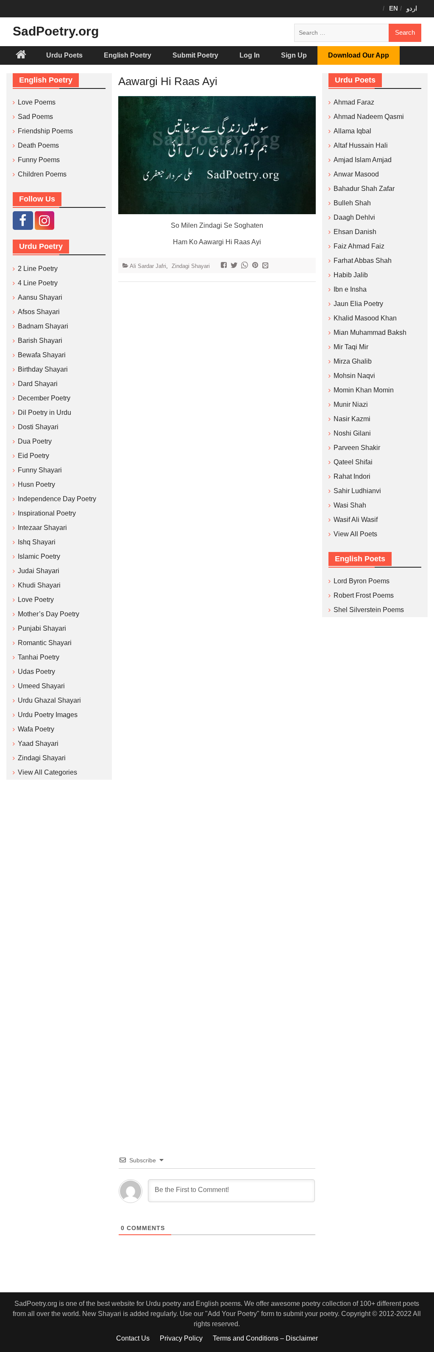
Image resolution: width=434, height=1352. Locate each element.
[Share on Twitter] (235, 266)
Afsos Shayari (39, 311)
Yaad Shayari (38, 743)
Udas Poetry (36, 671)
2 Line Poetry (38, 268)
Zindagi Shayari (191, 266)
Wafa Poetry (36, 729)
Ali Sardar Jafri (148, 266)
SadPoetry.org (56, 31)
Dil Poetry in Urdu (44, 412)
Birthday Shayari (43, 369)
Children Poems (42, 174)
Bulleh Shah (352, 203)
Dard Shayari (38, 383)
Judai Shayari (38, 570)
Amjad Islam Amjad (363, 159)
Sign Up (294, 55)
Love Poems (37, 102)
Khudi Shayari (39, 585)
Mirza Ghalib (353, 361)
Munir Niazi (351, 404)
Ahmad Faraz (354, 102)
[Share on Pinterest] (256, 266)
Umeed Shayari (41, 686)
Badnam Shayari (43, 326)
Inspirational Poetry (47, 513)
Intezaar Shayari (42, 527)
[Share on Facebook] (225, 266)
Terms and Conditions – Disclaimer (265, 1338)
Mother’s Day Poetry (48, 614)
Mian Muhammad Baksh (370, 332)
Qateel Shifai (353, 462)
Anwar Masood (356, 174)
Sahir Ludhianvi (357, 490)
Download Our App (358, 55)
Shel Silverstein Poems (369, 609)
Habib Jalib (351, 275)
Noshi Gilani (352, 433)
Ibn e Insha (350, 289)
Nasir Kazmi (352, 418)
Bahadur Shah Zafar (364, 188)
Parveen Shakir (357, 447)
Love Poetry (36, 599)
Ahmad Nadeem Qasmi (369, 116)
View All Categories (47, 772)
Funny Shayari (40, 470)
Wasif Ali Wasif (356, 519)
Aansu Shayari (40, 297)
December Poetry (44, 398)
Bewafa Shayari (42, 355)
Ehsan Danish (355, 231)
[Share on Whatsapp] (245, 266)
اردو (411, 8)
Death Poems (38, 145)
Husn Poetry (36, 484)
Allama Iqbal (352, 131)
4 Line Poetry (38, 283)
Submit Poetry (195, 55)
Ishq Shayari (37, 542)
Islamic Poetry (39, 556)
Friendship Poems (45, 131)
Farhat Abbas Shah (363, 260)
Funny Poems (39, 159)
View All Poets (355, 534)
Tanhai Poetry (38, 657)
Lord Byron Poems (361, 581)
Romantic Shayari (45, 642)
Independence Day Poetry (57, 498)
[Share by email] (266, 266)
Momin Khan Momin (364, 390)
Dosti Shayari (38, 426)
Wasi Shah (350, 505)
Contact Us (133, 1338)
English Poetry (127, 55)
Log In (249, 55)
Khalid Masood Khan (365, 318)
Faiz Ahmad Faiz (359, 246)
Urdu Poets (64, 55)
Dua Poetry (35, 441)
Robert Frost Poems (364, 595)
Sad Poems (35, 116)
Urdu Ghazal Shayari (49, 700)
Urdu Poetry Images (48, 714)
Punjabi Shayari (42, 628)
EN (393, 8)
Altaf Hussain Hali (361, 145)
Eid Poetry (33, 455)
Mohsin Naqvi (354, 375)
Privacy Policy (181, 1338)
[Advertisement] (217, 706)
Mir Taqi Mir (351, 346)
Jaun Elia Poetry (358, 303)
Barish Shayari (40, 340)
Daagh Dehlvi (354, 217)
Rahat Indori (352, 476)
